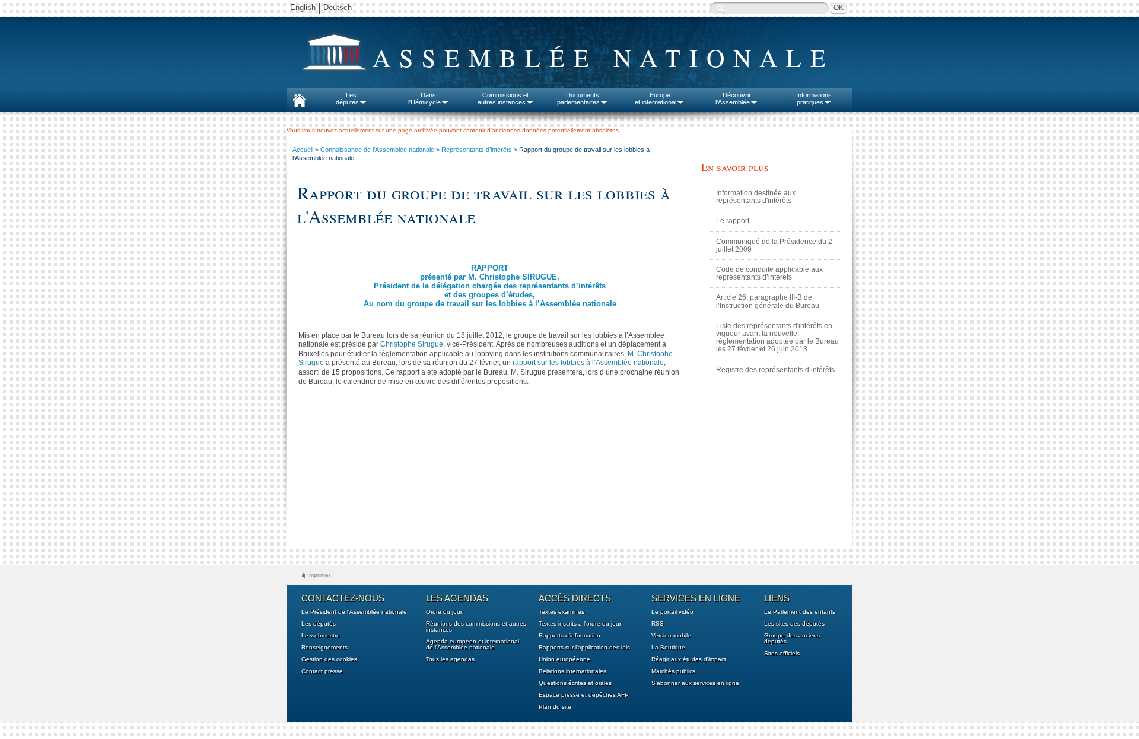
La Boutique (668, 648)
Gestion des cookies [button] (329, 659)
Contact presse (322, 671)
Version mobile (671, 636)
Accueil (302, 149)
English (303, 7)
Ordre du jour (444, 612)
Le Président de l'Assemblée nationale (354, 612)
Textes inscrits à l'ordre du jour (580, 624)
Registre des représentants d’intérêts (775, 370)
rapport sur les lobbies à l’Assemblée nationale (588, 363)
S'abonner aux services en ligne (695, 683)
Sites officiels (782, 653)
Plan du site (555, 707)
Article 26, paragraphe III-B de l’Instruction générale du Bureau (767, 301)
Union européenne (564, 659)
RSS (657, 624)
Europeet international (655, 98)
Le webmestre (320, 636)
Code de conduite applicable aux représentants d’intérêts (769, 273)
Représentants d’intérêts (476, 149)
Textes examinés (561, 612)
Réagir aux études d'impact (688, 659)
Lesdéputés (347, 98)
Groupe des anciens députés (792, 639)
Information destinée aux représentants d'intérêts (756, 197)
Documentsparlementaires (578, 98)
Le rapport (732, 221)
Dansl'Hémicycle (424, 98)
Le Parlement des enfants (799, 612)
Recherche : (721, 9)
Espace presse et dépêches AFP (584, 695)
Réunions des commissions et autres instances (476, 627)
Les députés (318, 624)
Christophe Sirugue (411, 344)
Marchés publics (673, 671)
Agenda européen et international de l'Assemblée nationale (472, 645)
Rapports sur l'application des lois (584, 648)
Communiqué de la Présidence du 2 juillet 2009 (774, 245)
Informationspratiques (814, 98)
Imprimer (318, 575)
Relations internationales (572, 671)
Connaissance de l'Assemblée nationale (377, 149)
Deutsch (337, 7)
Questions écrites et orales (575, 683)
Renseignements (324, 648)
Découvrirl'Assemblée (733, 98)
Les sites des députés (794, 624)
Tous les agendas (450, 659)
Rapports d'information (569, 636)
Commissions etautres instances (503, 98)
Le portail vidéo (672, 612)
